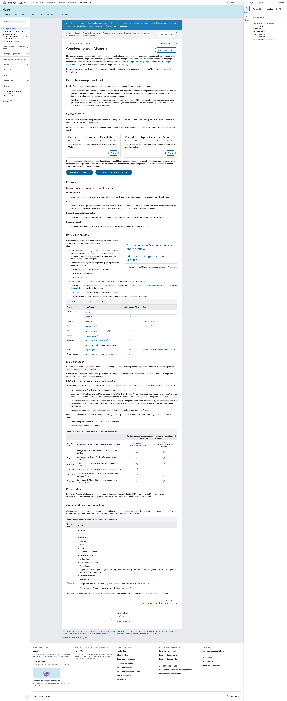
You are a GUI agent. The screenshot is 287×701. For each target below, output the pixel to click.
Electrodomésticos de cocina (128, 671)
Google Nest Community (210, 666)
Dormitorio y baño (124, 675)
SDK (92, 123)
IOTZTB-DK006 (102, 331)
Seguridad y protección (126, 659)
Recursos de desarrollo (168, 659)
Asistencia (63, 14)
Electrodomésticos (124, 667)
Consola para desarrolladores (212, 651)
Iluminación (121, 651)
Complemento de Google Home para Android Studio (149, 247)
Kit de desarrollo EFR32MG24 (95, 341)
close (283, 9)
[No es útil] (175, 43)
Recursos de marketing (168, 655)
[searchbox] (15, 21)
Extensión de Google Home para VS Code (146, 258)
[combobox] (236, 3)
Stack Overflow (207, 661)
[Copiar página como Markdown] (114, 49)
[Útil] (172, 43)
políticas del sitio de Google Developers (111, 634)
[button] (13, 47)
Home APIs (79, 651)
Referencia (51, 14)
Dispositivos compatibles (79, 172)
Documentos (84, 3)
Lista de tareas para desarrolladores (113, 172)
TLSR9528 (89, 350)
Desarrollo (37, 3)
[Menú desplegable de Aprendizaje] (26, 14)
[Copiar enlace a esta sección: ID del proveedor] (86, 362)
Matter (7, 9)
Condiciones (37, 696)
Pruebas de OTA (148, 321)
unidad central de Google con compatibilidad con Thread (96, 251)
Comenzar (7, 14)
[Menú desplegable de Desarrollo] (42, 14)
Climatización (122, 655)
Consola (270, 3)
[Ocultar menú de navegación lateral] (27, 697)
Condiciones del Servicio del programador (175, 670)
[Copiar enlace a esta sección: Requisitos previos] (91, 235)
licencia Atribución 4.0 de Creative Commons (126, 631)
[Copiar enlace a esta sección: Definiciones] (83, 182)
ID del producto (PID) (103, 281)
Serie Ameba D (90, 336)
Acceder (281, 3)
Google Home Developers (74, 43)
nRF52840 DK (90, 326)
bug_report (276, 9)
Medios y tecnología (125, 663)
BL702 (87, 317)
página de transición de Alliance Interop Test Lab (106, 26)
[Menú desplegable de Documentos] (91, 2)
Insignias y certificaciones (169, 651)
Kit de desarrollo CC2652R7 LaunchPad (99, 355)
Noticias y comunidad (66, 3)
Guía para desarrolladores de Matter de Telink (159, 349)
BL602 (87, 312)
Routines (143, 584)
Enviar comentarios (166, 50)
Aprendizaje (19, 14)
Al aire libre (121, 679)
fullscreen (279, 9)
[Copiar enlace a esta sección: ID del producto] (84, 489)
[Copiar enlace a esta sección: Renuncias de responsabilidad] (105, 80)
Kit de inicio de (90, 345)
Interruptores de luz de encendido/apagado (92, 593)
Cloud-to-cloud (39, 661)
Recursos (49, 3)
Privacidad (47, 696)
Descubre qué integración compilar (46, 681)
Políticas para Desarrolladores (170, 674)
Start (113, 153)
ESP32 (87, 322)
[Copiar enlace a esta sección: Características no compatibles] (106, 505)
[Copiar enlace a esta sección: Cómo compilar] (87, 114)
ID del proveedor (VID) (82, 281)
